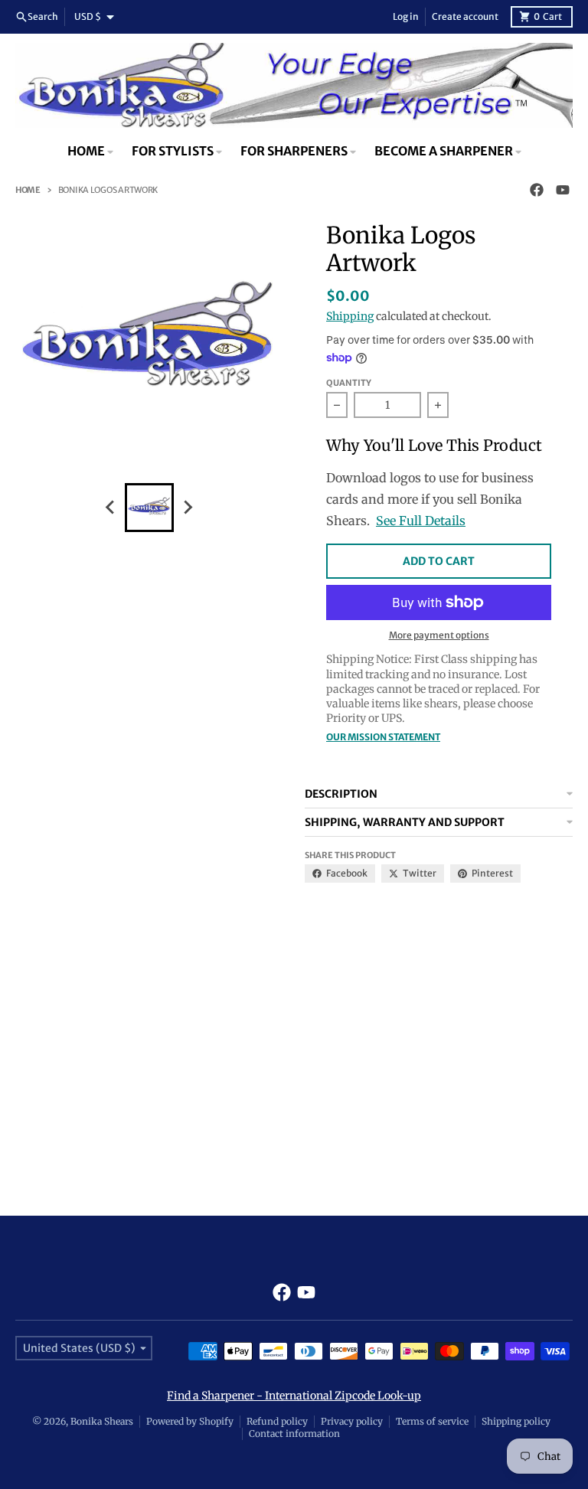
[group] (149, 507)
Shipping (350, 316)
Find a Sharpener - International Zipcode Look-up (294, 1395)
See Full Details (421, 520)
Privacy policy (352, 1421)
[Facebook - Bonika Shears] (537, 190)
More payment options (439, 635)
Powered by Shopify (190, 1421)
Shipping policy (516, 1421)
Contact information (294, 1433)
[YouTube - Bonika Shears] (563, 190)
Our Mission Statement (383, 737)
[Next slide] (187, 507)
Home (28, 189)
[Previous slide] (111, 507)
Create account (465, 16)
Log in (406, 16)
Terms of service (432, 1421)
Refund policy (277, 1421)
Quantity (348, 382)
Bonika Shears (101, 1421)
